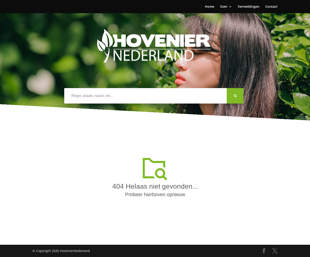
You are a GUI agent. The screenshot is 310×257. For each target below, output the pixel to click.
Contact (271, 7)
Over (223, 7)
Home (209, 7)
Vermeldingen (248, 7)
